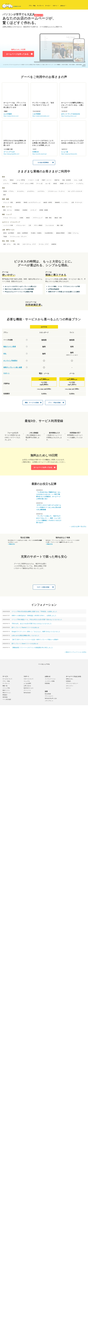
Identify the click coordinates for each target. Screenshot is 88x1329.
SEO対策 (5, 697)
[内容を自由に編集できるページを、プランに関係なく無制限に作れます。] (27, 340)
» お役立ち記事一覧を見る (78, 526)
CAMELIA (35, 152)
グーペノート (27, 690)
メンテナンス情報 (49, 681)
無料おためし (36, 15)
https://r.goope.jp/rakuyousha (69, 154)
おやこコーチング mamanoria (70, 114)
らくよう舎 (64, 152)
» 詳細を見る (11, 544)
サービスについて (7, 679)
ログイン (29, 15)
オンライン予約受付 (10, 361)
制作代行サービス (28, 688)
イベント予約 (6, 688)
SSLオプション (7, 692)
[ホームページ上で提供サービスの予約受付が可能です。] (27, 361)
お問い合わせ (27, 685)
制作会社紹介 (27, 692)
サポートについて (28, 679)
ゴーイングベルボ (9, 152)
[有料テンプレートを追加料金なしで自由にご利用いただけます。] (27, 367)
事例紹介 (5, 695)
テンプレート (38, 5)
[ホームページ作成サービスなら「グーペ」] (10, 6)
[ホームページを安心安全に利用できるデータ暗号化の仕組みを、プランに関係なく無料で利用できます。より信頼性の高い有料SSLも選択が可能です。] (27, 354)
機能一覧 (5, 685)
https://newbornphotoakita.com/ (40, 116)
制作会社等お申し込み (51, 698)
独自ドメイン (6, 690)
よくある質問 (27, 683)
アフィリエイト (49, 696)
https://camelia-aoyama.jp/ (39, 154)
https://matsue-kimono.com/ (11, 116)
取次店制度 (48, 693)
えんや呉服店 (8, 114)
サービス (45, 5)
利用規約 (68, 681)
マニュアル (27, 681)
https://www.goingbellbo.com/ (11, 154)
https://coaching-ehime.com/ (69, 116)
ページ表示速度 (7, 699)
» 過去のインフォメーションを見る (75, 652)
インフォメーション (50, 679)
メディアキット (49, 700)
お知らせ (60, 5)
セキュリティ (69, 685)
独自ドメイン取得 (9, 347)
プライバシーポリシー (72, 683)
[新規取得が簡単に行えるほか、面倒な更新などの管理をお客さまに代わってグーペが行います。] (27, 346)
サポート (53, 5)
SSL (4, 354)
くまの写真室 (36, 114)
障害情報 (47, 683)
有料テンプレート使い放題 (12, 367)
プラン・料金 (30, 5)
